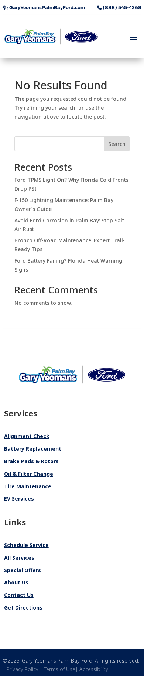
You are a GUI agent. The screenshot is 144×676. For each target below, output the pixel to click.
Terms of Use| (61, 669)
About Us (16, 582)
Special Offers (22, 570)
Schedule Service (26, 545)
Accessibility (93, 669)
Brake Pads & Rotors (31, 461)
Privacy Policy (22, 669)
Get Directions (23, 607)
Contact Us (19, 594)
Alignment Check (26, 436)
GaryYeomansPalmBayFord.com (46, 7)
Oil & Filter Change (28, 473)
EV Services (19, 498)
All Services (19, 557)
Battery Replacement (32, 448)
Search (117, 143)
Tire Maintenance (27, 486)
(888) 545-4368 (121, 7)
